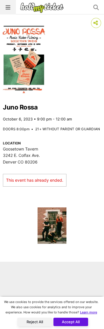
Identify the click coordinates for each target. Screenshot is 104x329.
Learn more (88, 312)
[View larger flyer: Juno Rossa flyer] (24, 59)
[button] (8, 7)
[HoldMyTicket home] (43, 7)
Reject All (35, 321)
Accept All (71, 321)
